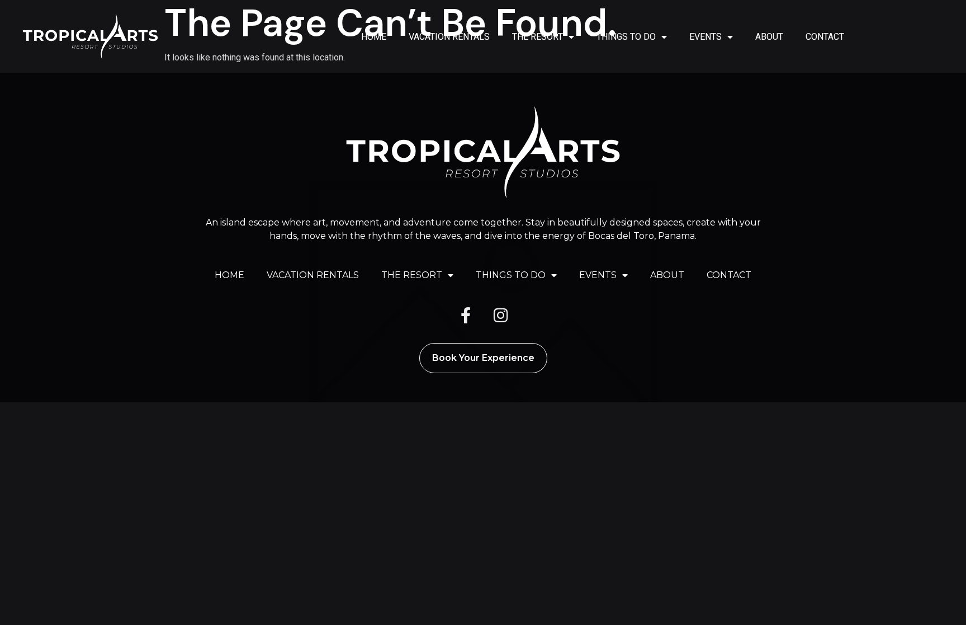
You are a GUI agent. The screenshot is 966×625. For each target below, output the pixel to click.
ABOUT (769, 36)
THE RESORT (537, 36)
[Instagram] (500, 315)
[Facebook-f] (465, 315)
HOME (373, 36)
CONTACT (825, 36)
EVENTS (705, 36)
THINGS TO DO (626, 36)
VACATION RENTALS (449, 36)
